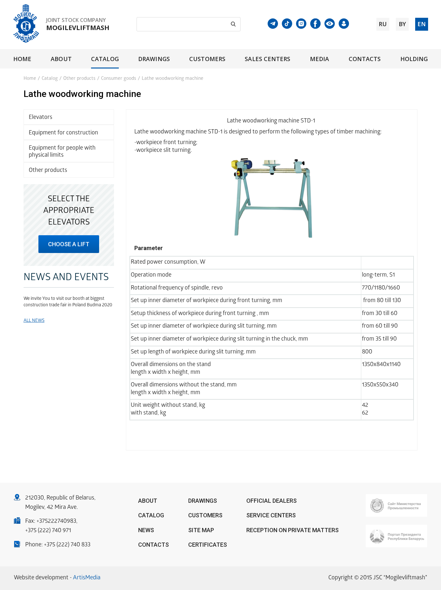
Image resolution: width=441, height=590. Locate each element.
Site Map (201, 530)
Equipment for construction (63, 133)
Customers (207, 59)
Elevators (40, 117)
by (402, 24)
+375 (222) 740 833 (67, 545)
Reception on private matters (292, 530)
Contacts (365, 59)
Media (319, 59)
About (61, 59)
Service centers (271, 515)
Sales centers (267, 59)
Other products (79, 79)
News (146, 530)
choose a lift (68, 244)
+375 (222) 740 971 (48, 531)
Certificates (207, 544)
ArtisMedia (86, 578)
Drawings (154, 59)
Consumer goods (118, 79)
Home (22, 59)
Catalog (105, 59)
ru (383, 24)
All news (34, 321)
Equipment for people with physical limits (62, 152)
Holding (414, 59)
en (421, 24)
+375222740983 (56, 521)
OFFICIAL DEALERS (271, 500)
